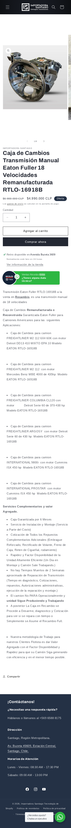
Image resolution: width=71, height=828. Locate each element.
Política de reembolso (28, 808)
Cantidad (8, 210)
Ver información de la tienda (25, 264)
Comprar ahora (35, 241)
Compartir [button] (13, 676)
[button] (7, 7)
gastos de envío (15, 204)
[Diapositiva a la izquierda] (27, 141)
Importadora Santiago (32, 804)
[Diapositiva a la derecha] (44, 141)
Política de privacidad (54, 808)
